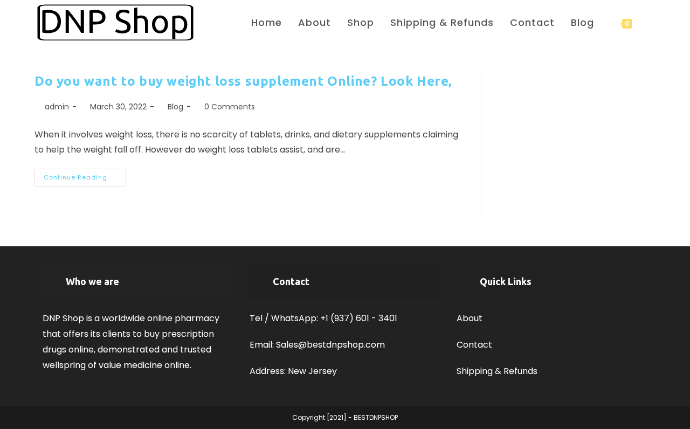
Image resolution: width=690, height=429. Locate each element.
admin (57, 106)
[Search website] (652, 22)
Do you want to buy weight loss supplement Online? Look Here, (243, 81)
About (469, 318)
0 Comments (229, 106)
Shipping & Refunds (497, 371)
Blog (175, 106)
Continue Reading (85, 179)
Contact (474, 344)
